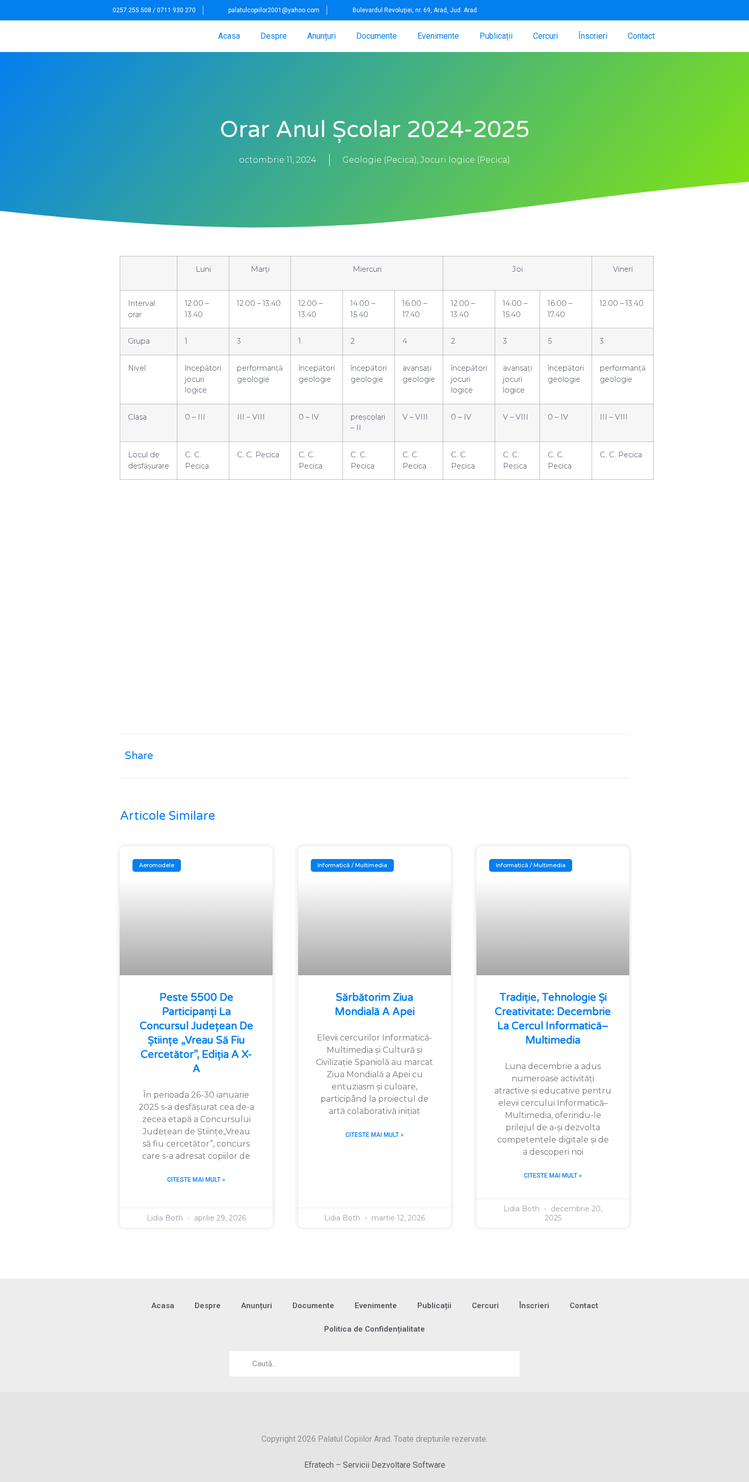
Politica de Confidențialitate (374, 1329)
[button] (640, 10)
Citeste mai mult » (196, 1179)
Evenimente (438, 36)
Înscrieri (592, 36)
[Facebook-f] (618, 10)
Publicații (496, 36)
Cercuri (545, 36)
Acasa (229, 36)
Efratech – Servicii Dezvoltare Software (374, 1465)
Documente (376, 36)
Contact (641, 36)
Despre (273, 36)
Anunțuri (321, 36)
